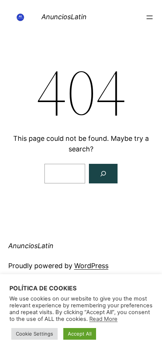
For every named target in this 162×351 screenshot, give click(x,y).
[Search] (103, 173)
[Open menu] (149, 17)
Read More (103, 319)
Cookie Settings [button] (34, 334)
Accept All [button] (80, 334)
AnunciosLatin (64, 17)
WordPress (91, 266)
